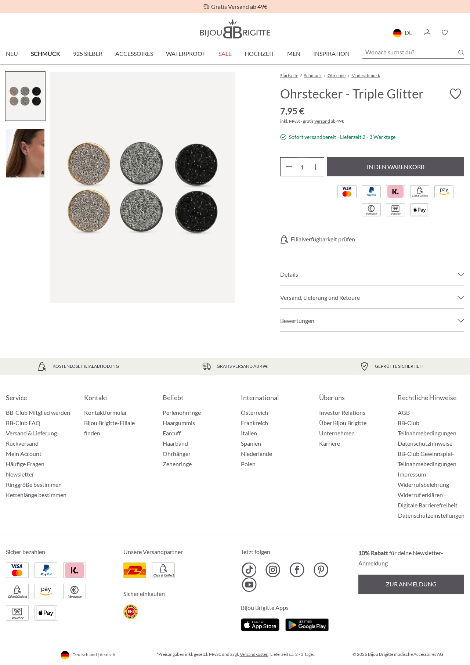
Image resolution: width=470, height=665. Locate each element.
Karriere (329, 443)
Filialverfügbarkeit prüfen (323, 239)
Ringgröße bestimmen (34, 484)
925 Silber (87, 53)
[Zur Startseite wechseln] (235, 29)
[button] (427, 33)
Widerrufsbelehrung (423, 484)
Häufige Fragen (25, 463)
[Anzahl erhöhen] (315, 166)
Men (293, 53)
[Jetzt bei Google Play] (307, 623)
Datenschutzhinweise (425, 443)
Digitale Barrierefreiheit (428, 505)
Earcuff (172, 432)
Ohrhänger (177, 453)
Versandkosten (254, 654)
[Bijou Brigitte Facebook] (297, 569)
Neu (12, 53)
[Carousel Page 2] (25, 153)
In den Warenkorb (395, 166)
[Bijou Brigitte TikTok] (249, 569)
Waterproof (186, 53)
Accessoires (134, 53)
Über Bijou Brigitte (342, 422)
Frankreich (254, 422)
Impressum (412, 474)
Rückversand (22, 443)
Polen (248, 463)
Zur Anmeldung (411, 583)
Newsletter (20, 474)
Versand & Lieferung (31, 432)
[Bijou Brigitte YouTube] (249, 584)
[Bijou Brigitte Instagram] (273, 569)
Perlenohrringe (182, 412)
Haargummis (179, 422)
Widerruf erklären (420, 494)
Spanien (251, 443)
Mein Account (23, 453)
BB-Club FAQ (23, 422)
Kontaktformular (105, 412)
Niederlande (256, 453)
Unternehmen (337, 432)
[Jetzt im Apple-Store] (260, 623)
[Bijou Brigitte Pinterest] (320, 569)
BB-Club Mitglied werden (38, 412)
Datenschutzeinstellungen (431, 515)
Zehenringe (177, 463)
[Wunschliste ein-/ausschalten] (455, 94)
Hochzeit (259, 53)
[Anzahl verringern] (288, 166)
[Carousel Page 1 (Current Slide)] (25, 96)
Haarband (175, 443)
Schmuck (45, 53)
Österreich (254, 412)
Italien (249, 432)
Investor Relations (342, 412)
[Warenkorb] (461, 33)
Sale (225, 53)
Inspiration (331, 53)
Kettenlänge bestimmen (36, 494)
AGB (404, 412)
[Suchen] (461, 52)
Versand (322, 121)
